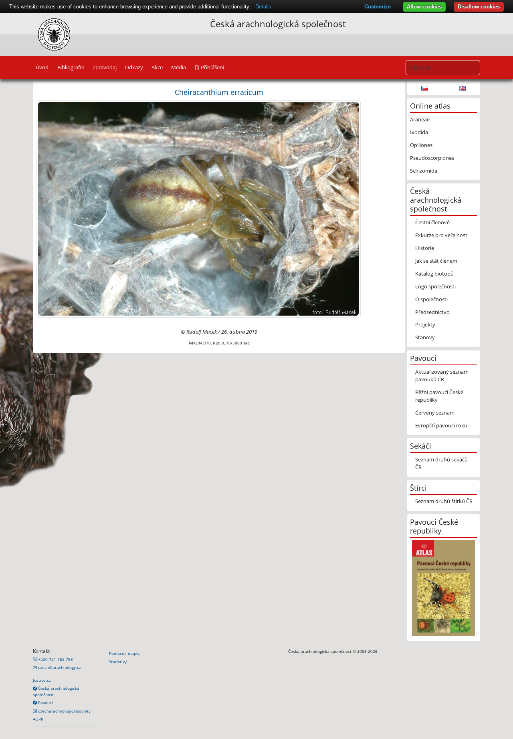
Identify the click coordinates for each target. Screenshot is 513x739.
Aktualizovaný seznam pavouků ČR (442, 375)
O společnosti (431, 299)
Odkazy (134, 67)
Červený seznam (434, 412)
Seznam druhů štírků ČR (444, 501)
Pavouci (45, 702)
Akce (157, 67)
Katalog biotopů (434, 273)
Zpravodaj (105, 67)
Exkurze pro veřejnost (441, 235)
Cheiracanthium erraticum (219, 92)
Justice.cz (42, 680)
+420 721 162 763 (55, 659)
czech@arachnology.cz (59, 667)
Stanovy (425, 337)
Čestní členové (432, 222)
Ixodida (419, 132)
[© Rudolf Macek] (198, 208)
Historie (424, 248)
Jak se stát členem (436, 260)
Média (178, 67)
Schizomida (423, 170)
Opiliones (421, 145)
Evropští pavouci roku (441, 425)
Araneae (420, 119)
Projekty (425, 324)
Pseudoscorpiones (432, 157)
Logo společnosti (435, 286)
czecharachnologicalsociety (64, 711)
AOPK (38, 719)
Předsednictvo (432, 312)
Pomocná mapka (125, 653)
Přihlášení (212, 67)
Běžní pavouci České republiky (439, 396)
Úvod (42, 67)
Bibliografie (70, 67)
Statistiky (118, 661)
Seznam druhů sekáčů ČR (441, 463)
